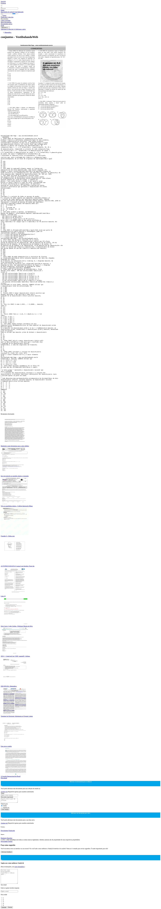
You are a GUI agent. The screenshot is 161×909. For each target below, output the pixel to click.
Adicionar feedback (6, 852)
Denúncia (3, 838)
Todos (5, 805)
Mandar (10, 907)
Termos (10, 841)
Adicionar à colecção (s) (8, 29)
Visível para (4, 804)
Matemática (7, 32)
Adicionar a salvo (20, 29)
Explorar (3, 3)
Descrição (7, 797)
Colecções (10, 17)
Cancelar (3, 907)
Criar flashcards (18, 12)
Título (2, 793)
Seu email (4, 885)
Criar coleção (5, 809)
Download (4, 778)
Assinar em (4, 792)
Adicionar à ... (5, 27)
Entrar (2, 10)
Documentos (4, 830)
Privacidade (4, 841)
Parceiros (9, 838)
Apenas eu (6, 807)
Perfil (2, 25)
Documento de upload (7, 12)
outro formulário (19, 866)
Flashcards (4, 17)
